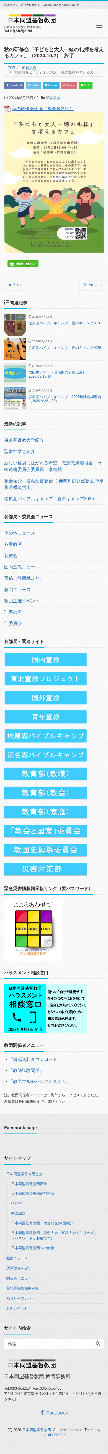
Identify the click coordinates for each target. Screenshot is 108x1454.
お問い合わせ (17, 1308)
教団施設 (18, 1213)
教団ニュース (17, 589)
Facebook (15, 85)
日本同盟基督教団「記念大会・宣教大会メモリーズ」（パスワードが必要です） (54, 1235)
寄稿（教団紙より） (24, 578)
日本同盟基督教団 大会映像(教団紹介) (42, 1223)
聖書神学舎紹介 (19, 451)
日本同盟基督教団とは (24, 1174)
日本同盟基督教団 (36, 1430)
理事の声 (13, 612)
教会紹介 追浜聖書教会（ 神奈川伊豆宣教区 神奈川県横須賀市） (54, 484)
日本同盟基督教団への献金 (32, 1248)
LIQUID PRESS (53, 1435)
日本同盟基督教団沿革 (29, 1184)
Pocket (70, 85)
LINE (87, 85)
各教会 (10, 555)
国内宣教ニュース (22, 567)
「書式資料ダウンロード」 (35, 1059)
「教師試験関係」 (26, 1070)
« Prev (15, 284)
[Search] (98, 1344)
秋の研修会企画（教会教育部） (43, 108)
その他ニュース (19, 533)
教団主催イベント (22, 600)
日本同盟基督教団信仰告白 (32, 1193)
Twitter (34, 85)
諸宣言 (16, 1203)
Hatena (52, 85)
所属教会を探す (19, 1268)
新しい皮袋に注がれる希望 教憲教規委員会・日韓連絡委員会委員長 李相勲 (53, 466)
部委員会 (53, 98)
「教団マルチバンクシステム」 (40, 1081)
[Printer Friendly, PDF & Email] (23, 263)
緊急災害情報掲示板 (22, 1288)
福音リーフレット (20, 1298)
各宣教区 (13, 544)
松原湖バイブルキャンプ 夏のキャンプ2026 (49, 498)
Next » (90, 284)
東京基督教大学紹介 (24, 440)
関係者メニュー (19, 1278)
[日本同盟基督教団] (32, 18)
